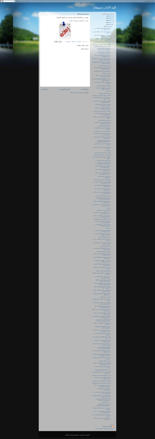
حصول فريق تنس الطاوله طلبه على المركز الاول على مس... (102, 284)
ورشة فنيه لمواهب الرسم (105, 65)
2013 (110, 24)
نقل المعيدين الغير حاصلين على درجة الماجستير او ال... (102, 392)
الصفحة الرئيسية (64, 89)
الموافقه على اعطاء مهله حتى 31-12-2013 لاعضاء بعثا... (102, 412)
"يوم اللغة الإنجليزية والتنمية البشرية (102, 42)
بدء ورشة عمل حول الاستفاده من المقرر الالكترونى (103, 277)
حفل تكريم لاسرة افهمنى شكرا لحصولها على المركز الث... (103, 198)
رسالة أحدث (84, 89)
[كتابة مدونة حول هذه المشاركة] (60, 41)
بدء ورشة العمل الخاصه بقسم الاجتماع (102, 375)
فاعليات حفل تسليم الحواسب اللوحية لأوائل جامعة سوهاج (102, 363)
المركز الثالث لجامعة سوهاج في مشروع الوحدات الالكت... (103, 399)
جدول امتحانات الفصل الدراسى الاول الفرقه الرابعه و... (102, 193)
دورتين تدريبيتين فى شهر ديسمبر (103, 195)
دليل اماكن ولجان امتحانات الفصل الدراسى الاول (103, 170)
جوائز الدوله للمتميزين (105, 246)
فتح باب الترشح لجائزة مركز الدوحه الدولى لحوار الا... (102, 341)
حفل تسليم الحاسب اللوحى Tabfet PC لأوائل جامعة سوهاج (101, 59)
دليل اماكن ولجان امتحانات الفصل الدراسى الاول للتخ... (103, 123)
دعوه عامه (108, 91)
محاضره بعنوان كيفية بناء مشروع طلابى (101, 95)
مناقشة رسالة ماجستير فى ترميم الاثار (101, 44)
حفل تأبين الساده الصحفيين (104, 125)
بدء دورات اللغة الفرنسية (105, 361)
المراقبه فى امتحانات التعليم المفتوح (102, 155)
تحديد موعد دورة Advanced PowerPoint (104, 389)
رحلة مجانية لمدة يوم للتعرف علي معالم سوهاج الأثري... (103, 306)
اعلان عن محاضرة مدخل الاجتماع (103, 152)
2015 (110, 20)
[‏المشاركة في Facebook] (57, 41)
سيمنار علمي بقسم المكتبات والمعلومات (104, 177)
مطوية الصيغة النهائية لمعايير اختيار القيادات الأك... (102, 186)
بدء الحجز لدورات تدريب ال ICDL (103, 131)
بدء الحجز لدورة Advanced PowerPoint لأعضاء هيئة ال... (103, 141)
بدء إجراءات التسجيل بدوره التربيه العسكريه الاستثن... (103, 108)
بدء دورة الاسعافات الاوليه (104, 237)
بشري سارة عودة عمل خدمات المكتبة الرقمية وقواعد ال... (102, 330)
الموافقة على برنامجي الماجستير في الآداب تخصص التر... (102, 182)
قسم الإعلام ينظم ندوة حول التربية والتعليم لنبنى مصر (103, 222)
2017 (110, 16)
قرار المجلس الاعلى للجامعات (103, 160)
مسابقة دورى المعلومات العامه (103, 251)
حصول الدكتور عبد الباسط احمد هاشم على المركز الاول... (102, 216)
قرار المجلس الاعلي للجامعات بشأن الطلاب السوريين (102, 291)
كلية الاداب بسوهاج (104, 7)
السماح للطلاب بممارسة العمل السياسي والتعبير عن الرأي (103, 320)
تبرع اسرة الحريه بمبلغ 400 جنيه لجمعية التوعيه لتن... (103, 225)
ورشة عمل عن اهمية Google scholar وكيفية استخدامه (102, 63)
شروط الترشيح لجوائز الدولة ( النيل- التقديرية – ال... (102, 287)
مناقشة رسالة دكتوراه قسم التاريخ (103, 46)
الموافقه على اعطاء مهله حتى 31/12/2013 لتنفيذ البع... (103, 348)
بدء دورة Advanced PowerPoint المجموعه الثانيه (103, 327)
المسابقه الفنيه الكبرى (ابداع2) (103, 271)
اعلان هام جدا (107, 150)
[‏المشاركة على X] (58, 41)
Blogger (68, 435)
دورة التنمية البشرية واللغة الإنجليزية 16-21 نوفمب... (102, 264)
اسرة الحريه (108, 228)
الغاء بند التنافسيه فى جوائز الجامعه (102, 219)
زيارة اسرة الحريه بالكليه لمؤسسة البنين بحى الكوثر (102, 234)
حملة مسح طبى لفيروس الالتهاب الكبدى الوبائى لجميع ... (103, 280)
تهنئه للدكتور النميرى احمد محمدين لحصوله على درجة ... (102, 231)
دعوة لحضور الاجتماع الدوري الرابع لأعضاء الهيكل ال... (103, 56)
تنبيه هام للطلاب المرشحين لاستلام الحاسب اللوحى (102, 378)
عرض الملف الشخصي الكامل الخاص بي (103, 428)
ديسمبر (108, 26)
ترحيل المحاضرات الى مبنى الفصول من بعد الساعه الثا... (102, 213)
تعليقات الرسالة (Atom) (76, 92)
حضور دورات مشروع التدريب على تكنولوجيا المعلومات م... (103, 386)
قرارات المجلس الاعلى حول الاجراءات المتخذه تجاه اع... (101, 344)
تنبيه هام (109, 208)
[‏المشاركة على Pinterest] (55, 41)
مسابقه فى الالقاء (106, 73)
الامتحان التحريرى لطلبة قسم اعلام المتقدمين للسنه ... (102, 68)
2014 (110, 22)
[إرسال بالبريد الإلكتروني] (61, 41)
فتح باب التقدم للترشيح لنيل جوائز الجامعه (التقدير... (103, 114)
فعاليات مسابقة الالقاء (105, 297)
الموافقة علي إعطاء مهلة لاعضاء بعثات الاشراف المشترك (101, 317)
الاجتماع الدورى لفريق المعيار (104, 210)
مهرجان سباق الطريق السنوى (104, 85)
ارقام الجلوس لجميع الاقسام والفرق (102, 179)
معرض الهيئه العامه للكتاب (104, 120)
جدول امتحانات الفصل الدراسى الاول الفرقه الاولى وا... (102, 202)
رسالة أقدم (45, 89)
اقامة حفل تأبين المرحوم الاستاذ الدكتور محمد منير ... (103, 76)
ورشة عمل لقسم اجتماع (105, 93)
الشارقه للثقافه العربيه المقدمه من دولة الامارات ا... (102, 29)
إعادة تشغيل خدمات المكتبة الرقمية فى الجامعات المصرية (101, 396)
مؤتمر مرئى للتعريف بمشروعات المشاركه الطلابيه (103, 88)
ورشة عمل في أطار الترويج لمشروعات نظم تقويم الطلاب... (101, 79)
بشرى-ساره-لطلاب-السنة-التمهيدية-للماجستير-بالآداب (102, 261)
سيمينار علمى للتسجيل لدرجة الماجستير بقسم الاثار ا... (104, 52)
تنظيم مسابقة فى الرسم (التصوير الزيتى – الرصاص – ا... (103, 105)
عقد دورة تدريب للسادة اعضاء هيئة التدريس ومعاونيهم (102, 36)
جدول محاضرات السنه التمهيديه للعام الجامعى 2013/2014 (102, 354)
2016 (110, 18)
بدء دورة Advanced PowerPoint (103, 369)
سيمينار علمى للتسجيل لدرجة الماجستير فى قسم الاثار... (104, 49)
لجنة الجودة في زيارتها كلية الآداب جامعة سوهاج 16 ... (103, 166)
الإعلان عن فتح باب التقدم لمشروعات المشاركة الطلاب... (102, 101)
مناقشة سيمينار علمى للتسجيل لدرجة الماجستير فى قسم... (102, 303)
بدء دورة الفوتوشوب (106, 402)
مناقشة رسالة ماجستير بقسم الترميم (102, 111)
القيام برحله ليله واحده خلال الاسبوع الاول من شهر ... (102, 243)
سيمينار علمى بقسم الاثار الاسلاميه (102, 71)
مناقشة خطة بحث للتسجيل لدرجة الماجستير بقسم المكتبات (103, 163)
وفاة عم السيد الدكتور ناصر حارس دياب (101, 381)
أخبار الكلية (72, 20)
